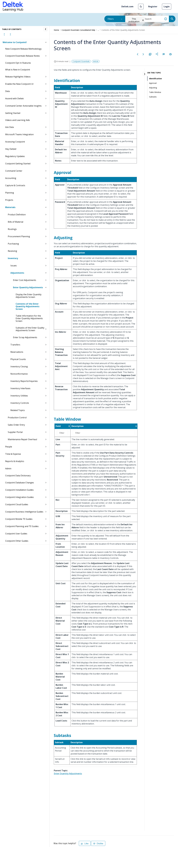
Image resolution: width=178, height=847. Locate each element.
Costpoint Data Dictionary (18, 475)
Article (95, 61)
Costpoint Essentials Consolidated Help (78, 30)
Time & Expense (13, 454)
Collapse (10, 34)
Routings (12, 229)
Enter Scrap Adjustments (25, 337)
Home (56, 30)
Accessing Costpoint (15, 141)
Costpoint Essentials (81, 61)
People (8, 446)
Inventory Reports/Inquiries (24, 381)
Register (152, 6)
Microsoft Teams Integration (19, 134)
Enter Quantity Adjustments (28, 287)
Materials (10, 207)
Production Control (17, 417)
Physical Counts (18, 359)
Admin (8, 468)
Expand (4, 34)
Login (167, 6)
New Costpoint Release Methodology (23, 48)
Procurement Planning (19, 236)
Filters (111, 18)
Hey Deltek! (10, 149)
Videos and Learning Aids (17, 120)
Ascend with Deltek (14, 98)
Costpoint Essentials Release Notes (22, 56)
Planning (9, 192)
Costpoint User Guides (16, 533)
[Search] (172, 19)
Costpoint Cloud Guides (16, 504)
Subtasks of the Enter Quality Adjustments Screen (30, 329)
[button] (141, 6)
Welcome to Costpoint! (15, 42)
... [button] (98, 30)
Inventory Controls (19, 403)
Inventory (13, 258)
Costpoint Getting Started (17, 163)
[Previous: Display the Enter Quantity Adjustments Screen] (137, 54)
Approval (152, 83)
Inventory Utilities (19, 395)
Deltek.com (127, 6)
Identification (155, 78)
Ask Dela (9, 127)
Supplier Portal (15, 432)
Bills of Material (15, 222)
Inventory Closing (19, 366)
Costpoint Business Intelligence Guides (24, 511)
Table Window (155, 92)
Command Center (13, 171)
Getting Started (12, 113)
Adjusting (153, 87)
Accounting (10, 178)
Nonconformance (19, 373)
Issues (13, 265)
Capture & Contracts (15, 185)
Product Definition (17, 214)
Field (58, 426)
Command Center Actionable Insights (23, 105)
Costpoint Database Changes (19, 482)
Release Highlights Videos (17, 76)
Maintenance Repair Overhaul (22, 439)
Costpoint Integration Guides (19, 497)
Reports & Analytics (14, 461)
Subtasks (153, 96)
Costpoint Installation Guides (19, 490)
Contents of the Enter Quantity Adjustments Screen (27, 306)
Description (78, 426)
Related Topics (17, 410)
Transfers (15, 344)
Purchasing (13, 243)
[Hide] (46, 29)
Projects (9, 200)
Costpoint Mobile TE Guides (18, 519)
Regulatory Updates (15, 156)
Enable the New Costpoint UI (19, 84)
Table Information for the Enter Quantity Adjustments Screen (29, 318)
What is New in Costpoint (17, 69)
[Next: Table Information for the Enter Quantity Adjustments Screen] (143, 54)
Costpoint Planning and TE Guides (22, 526)
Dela (7, 91)
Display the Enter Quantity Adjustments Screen (28, 295)
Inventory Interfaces (20, 388)
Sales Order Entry (16, 424)
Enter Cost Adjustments (24, 280)
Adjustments (17, 273)
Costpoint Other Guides (16, 541)
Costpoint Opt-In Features (18, 63)
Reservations (16, 352)
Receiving (12, 251)
